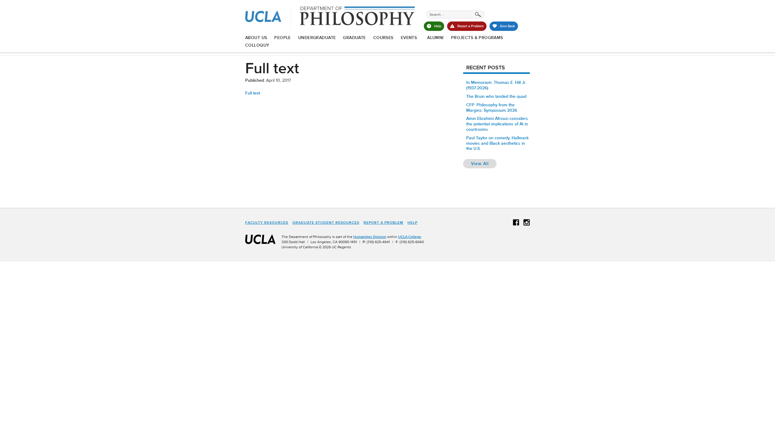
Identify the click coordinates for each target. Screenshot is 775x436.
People (282, 37)
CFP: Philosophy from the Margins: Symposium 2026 (491, 107)
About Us (256, 37)
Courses (383, 37)
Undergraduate (317, 37)
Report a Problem (383, 222)
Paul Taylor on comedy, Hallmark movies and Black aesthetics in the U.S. (497, 143)
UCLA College (409, 237)
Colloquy (257, 45)
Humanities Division (369, 237)
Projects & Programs (477, 37)
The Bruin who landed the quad (496, 96)
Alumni (435, 37)
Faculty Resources (266, 222)
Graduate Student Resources (325, 222)
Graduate (354, 37)
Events (409, 37)
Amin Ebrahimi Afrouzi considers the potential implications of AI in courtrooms (497, 124)
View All (483, 163)
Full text (252, 93)
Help (412, 222)
